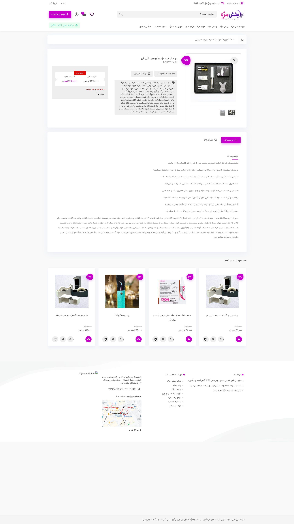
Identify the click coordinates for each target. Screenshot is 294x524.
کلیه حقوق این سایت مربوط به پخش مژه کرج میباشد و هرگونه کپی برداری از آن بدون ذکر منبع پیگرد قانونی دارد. (193, 519)
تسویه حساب (160, 26)
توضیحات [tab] (229, 140)
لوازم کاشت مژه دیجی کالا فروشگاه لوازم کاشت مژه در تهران (147, 104)
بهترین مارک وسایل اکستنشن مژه (147, 82)
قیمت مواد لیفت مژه (130, 94)
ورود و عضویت (58, 14)
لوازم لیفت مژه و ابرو (195, 26)
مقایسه (101, 94)
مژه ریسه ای (145, 26)
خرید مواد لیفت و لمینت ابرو (152, 88)
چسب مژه (212, 26)
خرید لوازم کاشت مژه (146, 85)
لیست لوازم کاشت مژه (145, 108)
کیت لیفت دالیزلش (156, 100)
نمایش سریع (223, 339)
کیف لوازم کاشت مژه (136, 100)
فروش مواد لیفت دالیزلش (145, 91)
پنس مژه (224, 26)
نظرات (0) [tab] (208, 140)
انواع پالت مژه (176, 26)
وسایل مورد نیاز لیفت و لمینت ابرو (144, 111)
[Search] (121, 14)
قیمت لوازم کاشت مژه (151, 94)
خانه (63, 3)
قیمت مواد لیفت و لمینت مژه (160, 97)
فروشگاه (53, 3)
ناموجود (226, 39)
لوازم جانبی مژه (238, 26)
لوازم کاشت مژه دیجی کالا (138, 103)
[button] (234, 60)
